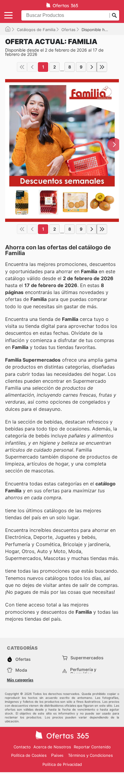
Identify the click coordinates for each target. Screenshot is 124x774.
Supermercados (87, 657)
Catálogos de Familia (36, 29)
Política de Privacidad (62, 764)
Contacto (22, 746)
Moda (21, 670)
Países (57, 755)
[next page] (92, 67)
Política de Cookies (29, 755)
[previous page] (32, 67)
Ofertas (68, 29)
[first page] (22, 67)
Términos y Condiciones (90, 755)
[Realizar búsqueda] (114, 15)
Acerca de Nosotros (52, 746)
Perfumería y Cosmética (83, 671)
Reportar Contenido (92, 746)
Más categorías (20, 680)
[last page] (102, 67)
